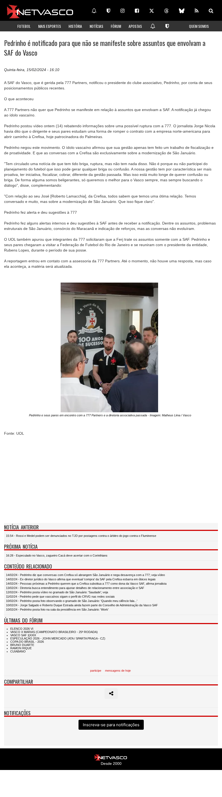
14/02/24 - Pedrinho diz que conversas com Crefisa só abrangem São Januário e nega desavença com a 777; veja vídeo (85, 575)
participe (95, 670)
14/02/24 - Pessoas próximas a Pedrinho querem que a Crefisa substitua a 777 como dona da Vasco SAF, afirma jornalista (86, 583)
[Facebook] (136, 10)
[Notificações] (94, 10)
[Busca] (211, 10)
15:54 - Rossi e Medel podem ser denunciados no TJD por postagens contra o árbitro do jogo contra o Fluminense (81, 535)
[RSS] (196, 10)
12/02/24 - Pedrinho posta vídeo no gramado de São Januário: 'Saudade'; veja (57, 592)
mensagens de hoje (118, 670)
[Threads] (166, 10)
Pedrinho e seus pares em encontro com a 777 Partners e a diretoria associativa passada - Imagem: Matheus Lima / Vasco (110, 415)
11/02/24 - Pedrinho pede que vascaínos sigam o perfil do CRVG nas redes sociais (60, 596)
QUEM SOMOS (199, 26)
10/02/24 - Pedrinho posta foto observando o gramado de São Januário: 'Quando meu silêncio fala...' (71, 600)
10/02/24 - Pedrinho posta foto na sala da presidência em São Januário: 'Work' (57, 609)
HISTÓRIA (75, 26)
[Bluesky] (181, 10)
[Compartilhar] (111, 693)
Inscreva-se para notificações (111, 724)
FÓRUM (116, 26)
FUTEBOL (24, 26)
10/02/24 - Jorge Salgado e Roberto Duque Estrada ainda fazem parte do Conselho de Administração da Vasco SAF (82, 605)
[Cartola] (108, 10)
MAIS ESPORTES (49, 26)
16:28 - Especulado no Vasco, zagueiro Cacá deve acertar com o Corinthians (56, 555)
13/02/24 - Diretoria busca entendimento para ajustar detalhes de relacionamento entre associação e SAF (75, 588)
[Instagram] (122, 10)
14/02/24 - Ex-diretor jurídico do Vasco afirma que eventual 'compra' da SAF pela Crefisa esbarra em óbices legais (81, 579)
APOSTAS (135, 26)
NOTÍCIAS (96, 26)
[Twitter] (152, 10)
